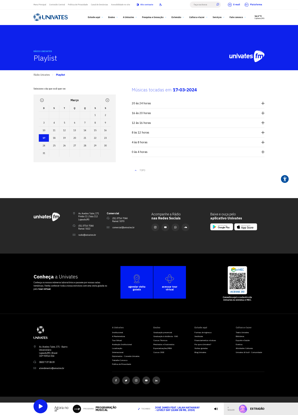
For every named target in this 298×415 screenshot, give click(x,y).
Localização (117, 348)
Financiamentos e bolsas (205, 340)
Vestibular (198, 336)
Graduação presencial (162, 332)
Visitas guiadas (201, 348)
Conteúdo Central (57, 4)
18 (54, 138)
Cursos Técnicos (160, 340)
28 (85, 145)
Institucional (117, 332)
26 (64, 145)
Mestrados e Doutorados (163, 344)
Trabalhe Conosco (119, 360)
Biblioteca (240, 336)
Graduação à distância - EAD (165, 336)
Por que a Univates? (202, 344)
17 (44, 138)
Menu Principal (40, 4)
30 (105, 145)
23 (105, 138)
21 (85, 138)
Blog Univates (200, 352)
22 (95, 138)
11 (54, 130)
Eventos (239, 344)
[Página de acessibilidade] (160, 4)
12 (64, 130)
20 (74, 138)
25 (54, 145)
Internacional (117, 352)
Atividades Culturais (244, 348)
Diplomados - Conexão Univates (126, 356)
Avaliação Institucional (122, 344)
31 (44, 153)
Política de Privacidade (78, 4)
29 (95, 145)
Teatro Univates (242, 332)
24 (44, 145)
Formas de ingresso (203, 332)
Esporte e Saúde (243, 340)
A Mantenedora (118, 336)
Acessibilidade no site (120, 4)
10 (44, 130)
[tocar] (216, 409)
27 (74, 145)
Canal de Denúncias (99, 4)
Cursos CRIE (158, 352)
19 (64, 138)
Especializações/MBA (162, 348)
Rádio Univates (42, 74)
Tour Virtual (117, 340)
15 (95, 130)
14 (85, 130)
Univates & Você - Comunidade (249, 352)
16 (105, 130)
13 (74, 130)
